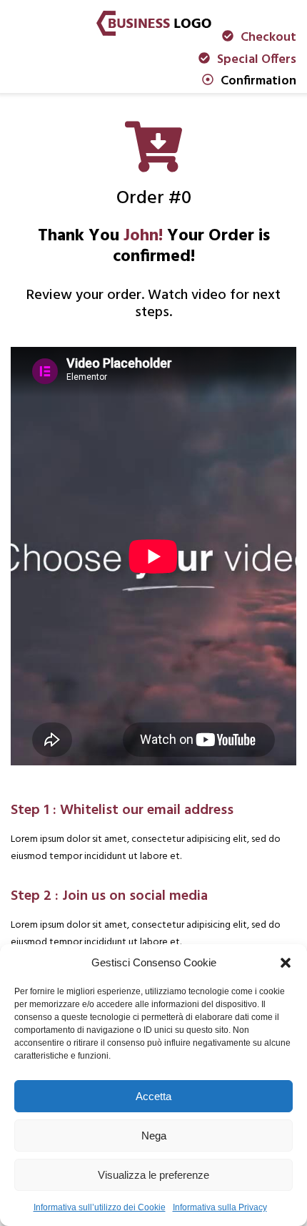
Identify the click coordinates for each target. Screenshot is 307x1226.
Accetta (153, 1096)
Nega (153, 1135)
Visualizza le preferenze (153, 1175)
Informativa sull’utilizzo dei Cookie (100, 1207)
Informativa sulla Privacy (220, 1207)
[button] (285, 963)
